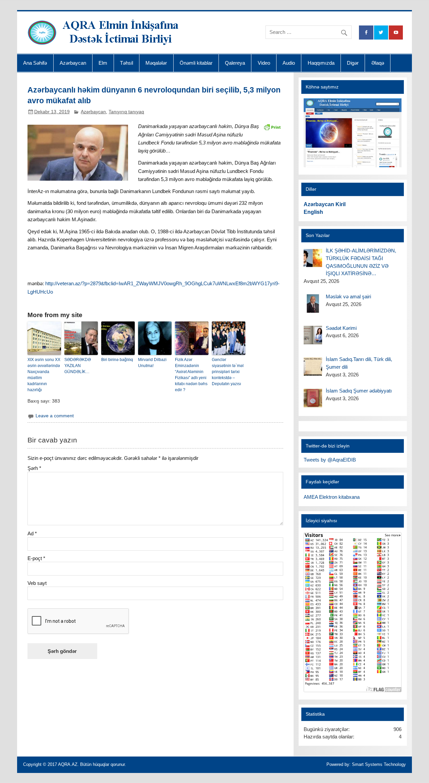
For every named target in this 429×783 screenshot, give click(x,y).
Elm (103, 63)
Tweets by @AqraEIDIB (330, 460)
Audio (289, 63)
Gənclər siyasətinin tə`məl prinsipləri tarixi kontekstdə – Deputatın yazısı (228, 371)
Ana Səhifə (35, 63)
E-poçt (36, 558)
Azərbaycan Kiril (325, 204)
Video (264, 63)
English (313, 212)
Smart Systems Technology (379, 764)
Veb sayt (37, 583)
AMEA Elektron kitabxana (332, 497)
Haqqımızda (321, 63)
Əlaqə (377, 63)
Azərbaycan (73, 63)
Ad (32, 533)
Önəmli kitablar (196, 63)
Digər (353, 63)
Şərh (34, 468)
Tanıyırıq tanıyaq (126, 111)
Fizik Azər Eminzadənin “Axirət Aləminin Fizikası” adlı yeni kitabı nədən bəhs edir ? (191, 374)
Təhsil (126, 63)
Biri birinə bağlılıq (117, 359)
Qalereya (235, 63)
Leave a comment (55, 415)
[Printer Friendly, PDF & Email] (272, 126)
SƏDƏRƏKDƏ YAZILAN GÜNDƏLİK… (77, 365)
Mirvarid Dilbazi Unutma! (152, 362)
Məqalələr (156, 63)
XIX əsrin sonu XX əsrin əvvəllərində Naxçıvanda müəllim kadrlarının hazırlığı (43, 374)
